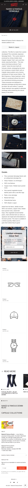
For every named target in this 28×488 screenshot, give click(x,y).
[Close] (25, 228)
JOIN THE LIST (14, 252)
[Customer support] (25, 485)
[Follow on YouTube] (14, 482)
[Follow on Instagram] (10, 482)
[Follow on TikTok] (17, 482)
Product (4, 268)
